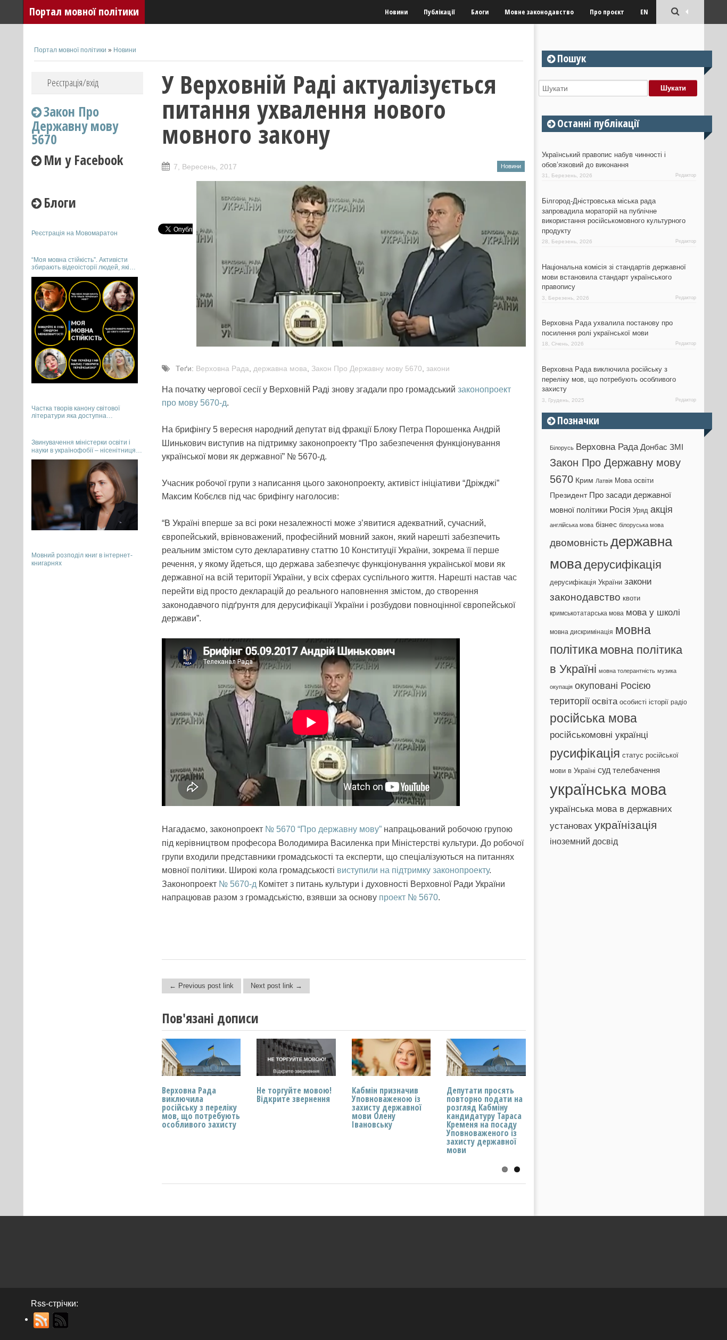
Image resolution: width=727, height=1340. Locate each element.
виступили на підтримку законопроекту (413, 870)
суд (604, 770)
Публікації (439, 12)
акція (661, 509)
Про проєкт (607, 12)
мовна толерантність (627, 671)
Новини (396, 12)
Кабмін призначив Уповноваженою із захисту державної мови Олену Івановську (387, 1107)
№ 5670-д (238, 884)
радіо (679, 702)
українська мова (608, 789)
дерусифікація (623, 564)
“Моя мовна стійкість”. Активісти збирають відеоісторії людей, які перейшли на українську (80, 264)
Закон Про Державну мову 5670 (366, 368)
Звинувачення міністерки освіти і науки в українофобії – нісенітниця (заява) (83, 446)
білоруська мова (641, 525)
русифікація (585, 753)
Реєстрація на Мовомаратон (74, 233)
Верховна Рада (222, 368)
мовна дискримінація (581, 631)
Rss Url (42, 1320)
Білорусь (562, 448)
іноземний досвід (584, 841)
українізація (625, 825)
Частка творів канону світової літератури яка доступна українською (75, 412)
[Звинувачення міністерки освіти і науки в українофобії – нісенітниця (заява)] (84, 494)
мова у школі (653, 612)
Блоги (480, 12)
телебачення (636, 770)
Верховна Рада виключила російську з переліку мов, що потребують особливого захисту (201, 1107)
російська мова (593, 718)
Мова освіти (634, 480)
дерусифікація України (586, 582)
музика (666, 671)
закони (438, 368)
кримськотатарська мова (587, 613)
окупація (561, 687)
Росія (620, 509)
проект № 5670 (408, 897)
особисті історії (643, 702)
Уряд (640, 510)
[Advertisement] (87, 733)
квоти (631, 598)
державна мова (280, 368)
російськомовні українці (599, 735)
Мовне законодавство (539, 12)
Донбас (653, 447)
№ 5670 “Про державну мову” (323, 829)
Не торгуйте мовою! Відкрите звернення (294, 1094)
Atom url (61, 1320)
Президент (568, 495)
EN (644, 12)
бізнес (606, 524)
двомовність (579, 542)
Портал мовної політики (84, 11)
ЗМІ (676, 447)
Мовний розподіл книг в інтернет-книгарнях (82, 559)
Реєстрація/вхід (72, 82)
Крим (584, 480)
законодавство (585, 597)
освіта (604, 701)
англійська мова (571, 525)
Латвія (604, 481)
